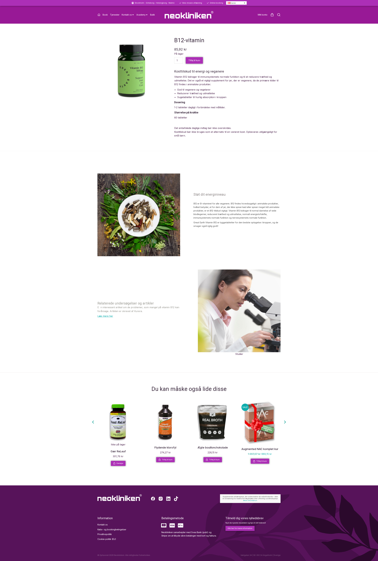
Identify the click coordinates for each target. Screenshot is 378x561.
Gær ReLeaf (118, 451)
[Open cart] (272, 15)
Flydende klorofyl (165, 447)
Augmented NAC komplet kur (259, 449)
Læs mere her (105, 316)
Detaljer (120, 463)
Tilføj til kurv (194, 60)
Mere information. (250, 500)
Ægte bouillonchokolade (213, 447)
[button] (93, 422)
